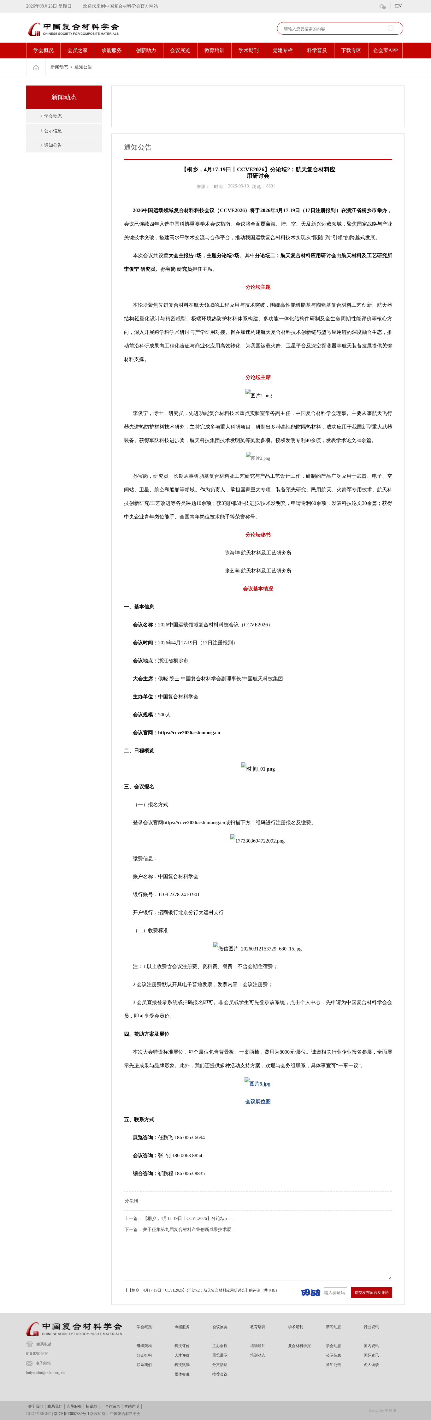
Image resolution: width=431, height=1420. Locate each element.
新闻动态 (59, 67)
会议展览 (180, 50)
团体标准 (182, 1374)
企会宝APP (385, 50)
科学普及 (317, 50)
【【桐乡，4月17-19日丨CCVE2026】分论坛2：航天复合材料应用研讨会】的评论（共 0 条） (201, 1290)
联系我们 (144, 1365)
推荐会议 (219, 1374)
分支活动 (219, 1365)
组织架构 (144, 1346)
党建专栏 (283, 50)
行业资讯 (371, 1327)
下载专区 (351, 50)
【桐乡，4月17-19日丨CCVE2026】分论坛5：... (189, 1218)
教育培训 (214, 50)
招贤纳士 (93, 1406)
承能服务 (112, 50)
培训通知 (257, 1346)
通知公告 (83, 67)
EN (398, 6)
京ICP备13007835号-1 (71, 1413)
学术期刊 (249, 50)
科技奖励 (182, 1365)
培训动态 (257, 1355)
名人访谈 (371, 1365)
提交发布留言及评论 (372, 1292)
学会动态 (53, 116)
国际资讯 (371, 1355)
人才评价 (182, 1355)
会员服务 (74, 1406)
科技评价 (182, 1346)
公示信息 (53, 130)
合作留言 (112, 1406)
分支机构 (144, 1355)
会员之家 (78, 50)
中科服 (390, 1410)
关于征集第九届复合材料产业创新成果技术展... (189, 1229)
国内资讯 (371, 1346)
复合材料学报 (299, 1346)
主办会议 (219, 1346)
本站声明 (131, 1406)
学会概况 (43, 50)
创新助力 (146, 50)
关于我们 (35, 1406)
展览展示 (219, 1355)
